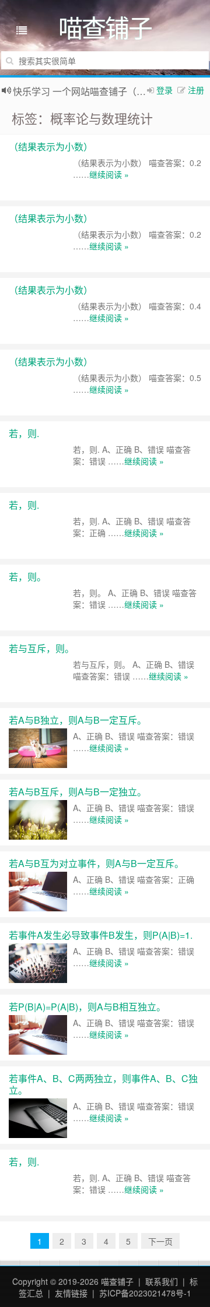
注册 (196, 90)
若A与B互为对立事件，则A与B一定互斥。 (96, 863)
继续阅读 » (109, 174)
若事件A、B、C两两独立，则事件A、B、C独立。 (103, 1084)
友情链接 (71, 1293)
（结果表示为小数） (51, 146)
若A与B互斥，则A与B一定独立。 (77, 791)
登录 (164, 90)
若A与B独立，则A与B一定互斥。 (77, 720)
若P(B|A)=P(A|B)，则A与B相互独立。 (87, 1006)
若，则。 (27, 576)
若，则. (24, 433)
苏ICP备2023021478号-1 (145, 1293)
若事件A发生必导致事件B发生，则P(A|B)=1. (100, 935)
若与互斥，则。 (41, 648)
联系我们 (161, 1281)
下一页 (160, 1241)
